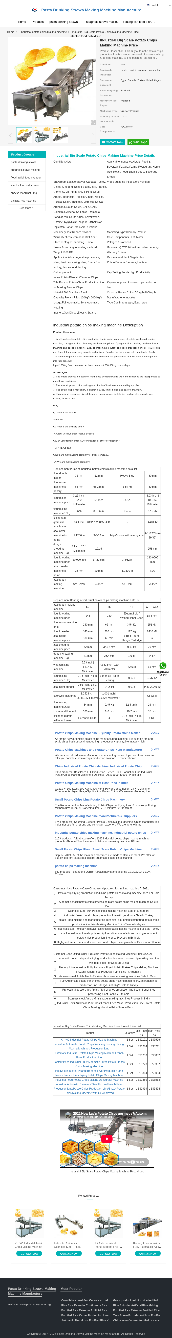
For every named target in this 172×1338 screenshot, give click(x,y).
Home (22, 21)
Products (38, 21)
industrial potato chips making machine (43, 32)
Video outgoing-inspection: (109, 92)
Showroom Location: (106, 82)
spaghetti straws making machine (108, 21)
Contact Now (29, 1253)
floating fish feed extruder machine (146, 21)
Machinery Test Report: (108, 103)
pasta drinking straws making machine (75, 21)
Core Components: (108, 129)
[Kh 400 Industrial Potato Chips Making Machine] (29, 1223)
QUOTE (155, 732)
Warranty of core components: (109, 118)
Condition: (106, 64)
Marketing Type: (109, 111)
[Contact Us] (163, 669)
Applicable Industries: (106, 72)
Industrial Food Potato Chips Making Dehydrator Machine (89, 1079)
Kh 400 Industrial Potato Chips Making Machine (89, 1039)
